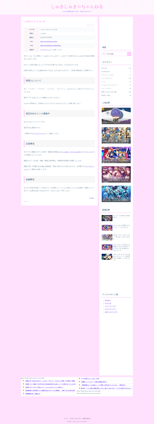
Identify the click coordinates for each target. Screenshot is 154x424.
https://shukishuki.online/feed (50, 45)
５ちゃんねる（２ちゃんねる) (69, 152)
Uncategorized (116, 71)
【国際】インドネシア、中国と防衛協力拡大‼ (93, 382)
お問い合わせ (86, 418)
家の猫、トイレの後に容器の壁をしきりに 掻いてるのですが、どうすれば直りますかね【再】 (107, 388)
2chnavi (107, 300)
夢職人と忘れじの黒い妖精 (116, 92)
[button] (129, 54)
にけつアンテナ (110, 309)
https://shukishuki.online (48, 41)
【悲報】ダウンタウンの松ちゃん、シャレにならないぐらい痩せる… (44, 387)
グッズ (116, 81)
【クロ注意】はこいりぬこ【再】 (90, 378)
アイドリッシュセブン (116, 75)
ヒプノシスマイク (116, 88)
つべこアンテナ (110, 306)
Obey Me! (116, 68)
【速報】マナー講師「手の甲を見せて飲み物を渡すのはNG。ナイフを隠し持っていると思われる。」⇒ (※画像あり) (57, 384)
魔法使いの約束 (116, 95)
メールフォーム (45, 49)
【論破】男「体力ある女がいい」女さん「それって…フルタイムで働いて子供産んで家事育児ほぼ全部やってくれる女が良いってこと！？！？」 (65, 381)
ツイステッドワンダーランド (116, 85)
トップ (66, 418)
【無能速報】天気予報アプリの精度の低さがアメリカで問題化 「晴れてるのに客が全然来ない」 (52, 390)
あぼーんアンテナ (111, 312)
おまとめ (108, 303)
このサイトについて (75, 418)
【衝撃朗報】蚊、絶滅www (32, 393)
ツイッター (89, 152)
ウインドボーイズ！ (116, 78)
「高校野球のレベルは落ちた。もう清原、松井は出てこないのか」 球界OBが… (103, 385)
